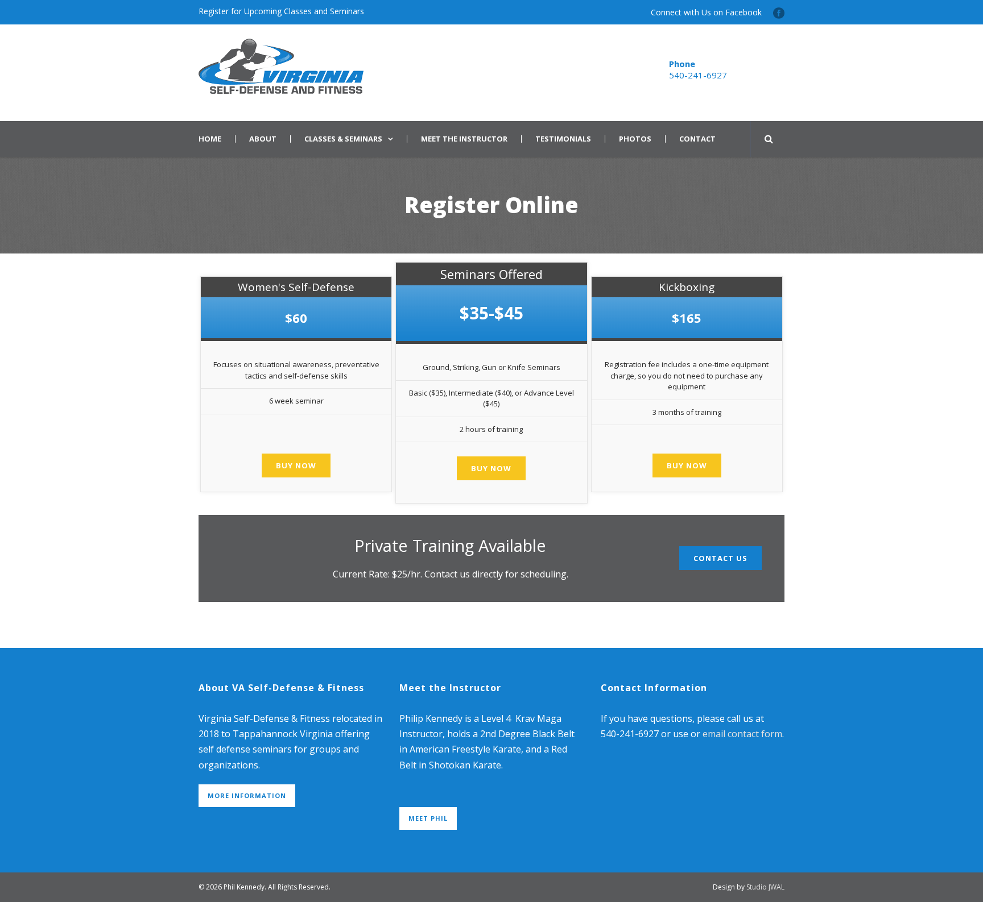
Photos (635, 139)
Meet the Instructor (464, 139)
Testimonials (563, 139)
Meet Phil (428, 818)
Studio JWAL (765, 887)
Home (210, 139)
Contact (697, 139)
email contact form (742, 734)
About (262, 139)
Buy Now (296, 465)
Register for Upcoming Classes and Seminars (281, 11)
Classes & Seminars (343, 139)
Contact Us (720, 558)
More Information (247, 795)
